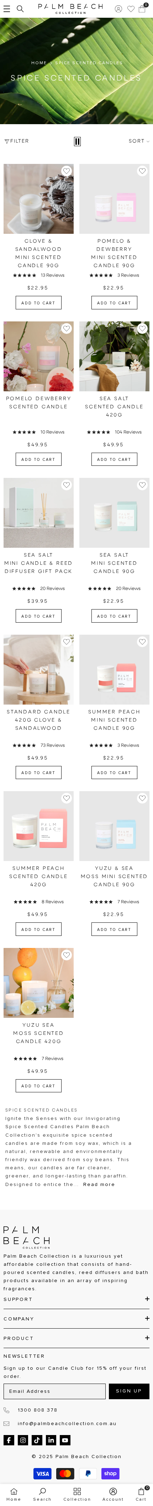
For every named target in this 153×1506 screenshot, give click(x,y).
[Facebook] (9, 1440)
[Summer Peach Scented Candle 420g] (39, 826)
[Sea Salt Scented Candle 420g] (114, 356)
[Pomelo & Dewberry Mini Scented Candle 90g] (114, 199)
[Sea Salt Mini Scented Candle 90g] (114, 513)
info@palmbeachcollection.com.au (67, 1423)
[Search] (20, 9)
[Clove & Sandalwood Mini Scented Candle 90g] (39, 199)
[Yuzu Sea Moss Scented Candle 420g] (39, 983)
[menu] (7, 9)
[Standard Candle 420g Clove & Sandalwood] (39, 670)
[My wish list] (130, 8)
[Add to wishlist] (66, 171)
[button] (77, 141)
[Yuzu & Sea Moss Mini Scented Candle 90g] (114, 826)
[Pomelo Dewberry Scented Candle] (39, 356)
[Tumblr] (51, 1440)
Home (39, 63)
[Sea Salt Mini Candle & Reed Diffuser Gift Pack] (39, 513)
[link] (42, 1494)
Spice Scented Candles (89, 63)
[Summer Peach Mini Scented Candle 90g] (114, 670)
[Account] (118, 8)
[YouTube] (65, 1440)
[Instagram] (23, 1440)
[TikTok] (37, 1440)
